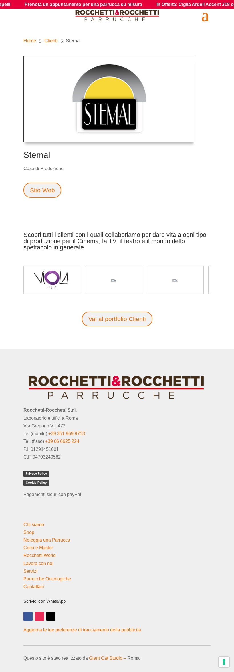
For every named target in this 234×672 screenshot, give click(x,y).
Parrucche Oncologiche (47, 578)
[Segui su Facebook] (28, 616)
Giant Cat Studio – (107, 658)
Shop (28, 532)
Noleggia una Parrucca (46, 540)
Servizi (30, 571)
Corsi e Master (38, 547)
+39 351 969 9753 (66, 433)
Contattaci (33, 586)
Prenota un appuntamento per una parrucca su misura (69, 4)
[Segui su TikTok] (50, 616)
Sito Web (42, 190)
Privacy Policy (36, 473)
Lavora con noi (38, 563)
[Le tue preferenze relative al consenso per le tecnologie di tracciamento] (224, 662)
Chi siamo (33, 524)
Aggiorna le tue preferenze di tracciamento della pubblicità (82, 629)
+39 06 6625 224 (62, 441)
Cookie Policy (36, 483)
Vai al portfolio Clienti (117, 319)
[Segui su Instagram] (39, 616)
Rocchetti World (39, 555)
